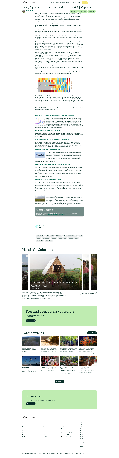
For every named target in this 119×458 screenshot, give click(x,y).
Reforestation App (65, 430)
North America (40, 240)
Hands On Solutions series (88, 293)
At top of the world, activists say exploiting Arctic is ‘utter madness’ (52, 139)
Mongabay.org (64, 428)
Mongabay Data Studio (66, 436)
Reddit (81, 436)
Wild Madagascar (65, 424)
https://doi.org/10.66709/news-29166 (56, 214)
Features (52, 2)
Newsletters (44, 432)
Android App (83, 442)
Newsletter (30, 403)
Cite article (91, 11)
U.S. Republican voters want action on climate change (48, 179)
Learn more (30, 320)
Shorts (78, 2)
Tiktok (81, 434)
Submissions (44, 434)
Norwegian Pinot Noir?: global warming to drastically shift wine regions (52, 164)
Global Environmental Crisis (70, 235)
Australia (71, 238)
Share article (83, 11)
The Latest (24, 436)
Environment (59, 235)
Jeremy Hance (29, 10)
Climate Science (50, 235)
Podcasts (62, 2)
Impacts (43, 430)
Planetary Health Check (66, 432)
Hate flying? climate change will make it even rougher (48, 149)
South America (49, 240)
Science (38, 238)
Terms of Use (45, 436)
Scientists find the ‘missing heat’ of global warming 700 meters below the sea (54, 115)
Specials (68, 2)
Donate (85, 2)
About (43, 424)
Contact (43, 426)
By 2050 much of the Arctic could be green (45, 193)
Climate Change (40, 235)
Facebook (82, 432)
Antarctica (54, 238)
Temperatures (46, 238)
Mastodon (82, 440)
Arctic (60, 238)
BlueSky (82, 438)
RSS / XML (82, 446)
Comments (73, 11)
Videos (57, 2)
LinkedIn (82, 424)
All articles (91, 332)
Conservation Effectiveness (67, 434)
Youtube (82, 428)
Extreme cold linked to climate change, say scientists (48, 130)
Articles (74, 2)
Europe (76, 238)
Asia (65, 238)
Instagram (82, 426)
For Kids (63, 426)
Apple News (83, 444)
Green (80, 235)
